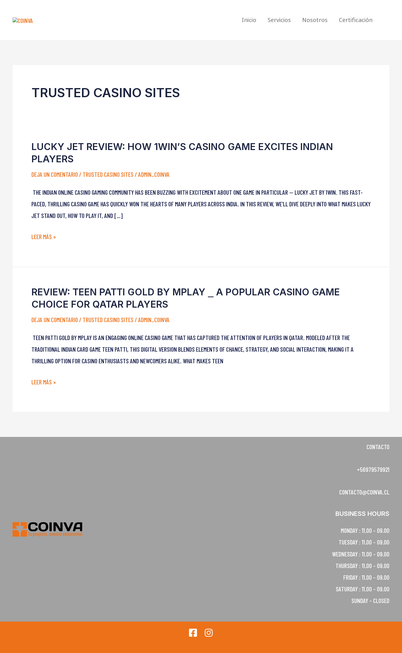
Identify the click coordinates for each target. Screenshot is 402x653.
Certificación (355, 20)
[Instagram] (208, 632)
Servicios (279, 20)
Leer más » (43, 237)
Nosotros (315, 20)
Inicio (249, 20)
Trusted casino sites (108, 174)
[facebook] (193, 632)
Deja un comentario (54, 174)
